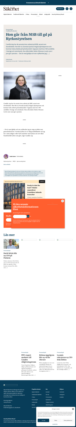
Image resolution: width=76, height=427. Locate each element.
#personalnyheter (21, 161)
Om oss (47, 394)
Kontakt (47, 392)
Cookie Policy (55, 424)
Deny (55, 420)
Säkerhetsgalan (49, 405)
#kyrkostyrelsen (8, 161)
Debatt (41, 14)
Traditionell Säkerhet (18, 14)
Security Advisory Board (58, 14)
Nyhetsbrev (60, 8)
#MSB (14, 161)
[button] (73, 409)
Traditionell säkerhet (11, 31)
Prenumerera (49, 397)
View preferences (68, 420)
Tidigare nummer (50, 402)
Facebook (62, 392)
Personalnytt (34, 14)
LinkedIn (62, 397)
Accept (43, 420)
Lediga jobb (47, 14)
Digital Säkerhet (8, 14)
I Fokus (27, 14)
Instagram (62, 394)
